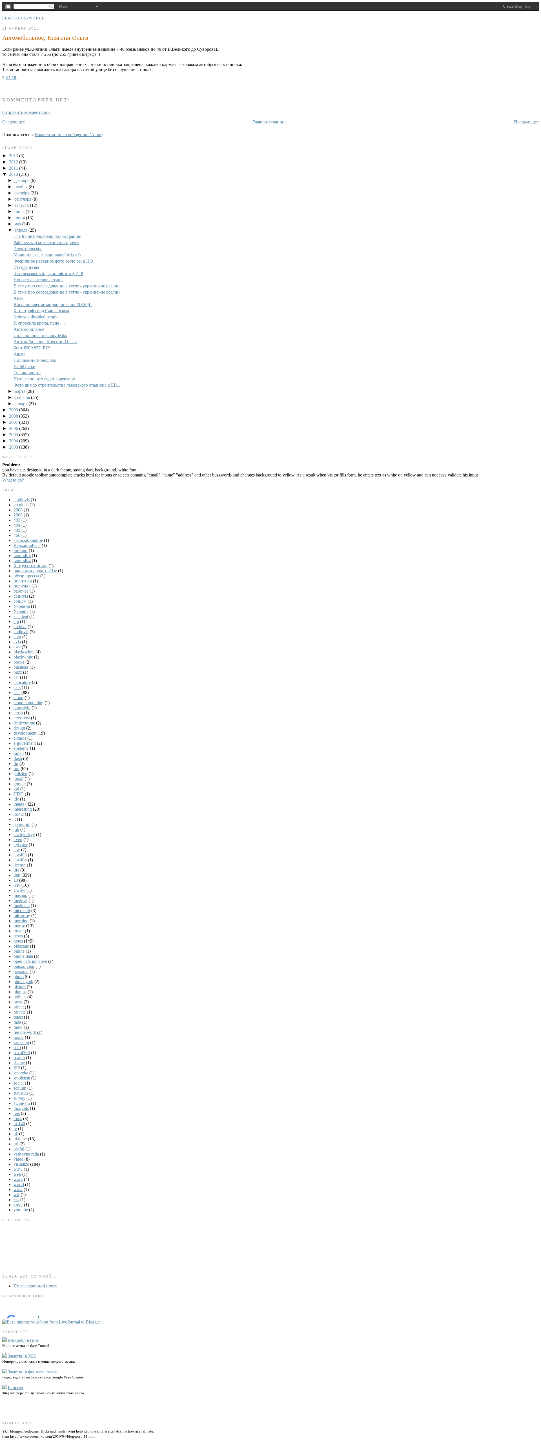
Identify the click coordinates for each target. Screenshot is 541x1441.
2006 (14, 428)
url (16, 1143)
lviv (17, 885)
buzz (18, 672)
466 (17, 535)
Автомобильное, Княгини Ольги (45, 37)
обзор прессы (26, 575)
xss (16, 1199)
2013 (14, 155)
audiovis (21, 631)
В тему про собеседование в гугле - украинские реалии (67, 285)
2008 (14, 416)
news (18, 936)
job (16, 829)
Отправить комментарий (26, 112)
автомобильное (28, 540)
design (19, 728)
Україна (21, 611)
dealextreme (24, 722)
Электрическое (28, 248)
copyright (22, 707)
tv (15, 1128)
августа (22, 205)
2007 (14, 422)
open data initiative (30, 961)
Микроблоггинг (23, 1340)
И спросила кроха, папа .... (39, 323)
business (21, 667)
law (17, 849)
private (20, 1012)
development (25, 733)
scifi (17, 1047)
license (20, 865)
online (19, 951)
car (16, 677)
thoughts (21, 1108)
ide (16, 799)
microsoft (22, 910)
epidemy (21, 748)
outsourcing (24, 966)
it (15, 819)
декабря (22, 180)
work (18, 1179)
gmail (18, 778)
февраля (22, 397)
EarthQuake (24, 366)
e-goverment (25, 743)
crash (18, 712)
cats (17, 692)
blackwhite (23, 657)
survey (19, 1098)
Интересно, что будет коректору (44, 378)
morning (21, 920)
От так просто (27, 372)
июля (20, 211)
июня (20, 217)
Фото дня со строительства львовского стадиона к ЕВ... (67, 385)
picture (20, 986)
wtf (16, 1194)
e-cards (20, 738)
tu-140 (19, 1123)
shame (19, 1062)
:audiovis (22, 499)
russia (19, 1037)
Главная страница (269, 121)
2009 (14, 409)
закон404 (22, 560)
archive (20, 626)
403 (17, 520)
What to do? (13, 480)
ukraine (20, 1138)
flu (16, 763)
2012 (14, 161)
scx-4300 (22, 1052)
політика (22, 586)
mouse (19, 925)
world (19, 1184)
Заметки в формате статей (33, 1371)
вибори (21, 550)
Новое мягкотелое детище (38, 279)
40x (17, 530)
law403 (20, 854)
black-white (24, 651)
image (19, 804)
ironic (19, 814)
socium (20, 1088)
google (20, 783)
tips (17, 1113)
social (19, 1083)
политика (23, 580)
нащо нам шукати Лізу (35, 570)
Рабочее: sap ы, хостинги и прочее (46, 242)
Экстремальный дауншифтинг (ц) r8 (48, 273)
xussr (18, 1204)
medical (20, 900)
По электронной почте (35, 1285)
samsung (21, 1042)
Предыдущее (526, 121)
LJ (16, 880)
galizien (20, 773)
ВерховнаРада (27, 545)
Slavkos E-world (23, 18)
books (19, 662)
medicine (22, 905)
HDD (19, 794)
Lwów (19, 890)
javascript (22, 824)
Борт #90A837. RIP (32, 347)
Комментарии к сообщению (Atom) (69, 134)
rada (17, 1022)
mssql (19, 930)
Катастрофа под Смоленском (41, 310)
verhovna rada (26, 1154)
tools (18, 1118)
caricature (22, 682)
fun (16, 768)
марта (20, 391)
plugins (20, 991)
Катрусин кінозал (30, 565)
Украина (22, 606)
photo (19, 976)
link (17, 875)
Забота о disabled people (36, 316)
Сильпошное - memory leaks (40, 335)
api (16, 621)
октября (22, 192)
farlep (19, 753)
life (16, 870)
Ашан (19, 354)
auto (17, 636)
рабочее (21, 591)
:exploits (21, 504)
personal (21, 971)
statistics (21, 1093)
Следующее (13, 121)
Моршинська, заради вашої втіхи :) (47, 254)
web (17, 1174)
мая (18, 223)
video (18, 1159)
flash (18, 758)
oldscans (21, 946)
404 (17, 525)
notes (18, 941)
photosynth (23, 981)
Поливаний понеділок (35, 360)
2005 (14, 434)
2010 (14, 174)
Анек (19, 298)
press (18, 1001)
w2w (18, 1169)
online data (23, 956)
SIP (17, 1067)
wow (18, 1189)
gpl (16, 788)
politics (20, 996)
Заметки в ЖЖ (22, 1356)
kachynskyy (24, 834)
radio (18, 1027)
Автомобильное (29, 329)
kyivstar (21, 844)
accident (21, 616)
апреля (21, 230)
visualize (21, 1164)
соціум (20, 601)
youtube (21, 1209)
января (21, 403)
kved (18, 839)
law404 (20, 859)
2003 (14, 447)
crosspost (22, 717)
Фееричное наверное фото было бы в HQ (53, 261)
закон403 (22, 555)
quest (18, 1017)
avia (17, 641)
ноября (21, 186)
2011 (14, 168)
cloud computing (28, 702)
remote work (25, 1032)
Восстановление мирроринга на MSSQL (53, 304)
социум (21, 596)
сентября (23, 199)
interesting (23, 809)
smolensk (22, 1078)
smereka (21, 1072)
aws (17, 646)
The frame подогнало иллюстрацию (47, 236)
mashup (20, 895)
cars (17, 687)
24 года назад (26, 267)
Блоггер (15, 1387)
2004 (14, 440)
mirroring (22, 915)
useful (19, 1149)
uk (16, 1133)
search (19, 1057)
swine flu (22, 1103)
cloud (18, 697)
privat (19, 1007)
